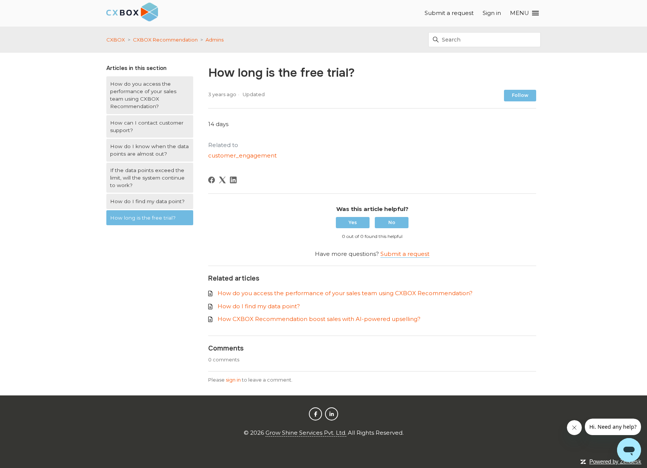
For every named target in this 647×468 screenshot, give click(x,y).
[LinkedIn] (233, 180)
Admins (215, 40)
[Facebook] (211, 180)
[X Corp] (222, 180)
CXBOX (115, 40)
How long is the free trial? (143, 218)
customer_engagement (242, 155)
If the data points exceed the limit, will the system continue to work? (147, 178)
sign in (233, 380)
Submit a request (449, 12)
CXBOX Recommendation (165, 40)
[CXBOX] (132, 13)
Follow (520, 95)
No (391, 222)
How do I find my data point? (147, 201)
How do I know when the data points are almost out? (149, 150)
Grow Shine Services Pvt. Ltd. (305, 432)
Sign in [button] (492, 12)
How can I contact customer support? (146, 126)
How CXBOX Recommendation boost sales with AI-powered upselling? (319, 318)
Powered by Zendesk (615, 461)
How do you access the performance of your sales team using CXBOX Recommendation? (143, 95)
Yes (353, 222)
